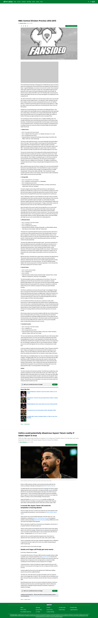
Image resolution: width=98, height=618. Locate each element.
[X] (90, 1)
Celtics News (27, 424)
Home (22, 424)
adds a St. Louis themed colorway (40, 518)
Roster (33, 1)
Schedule (24, 1)
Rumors (19, 1)
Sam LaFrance (23, 442)
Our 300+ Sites (62, 607)
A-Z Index (38, 611)
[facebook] (88, 1)
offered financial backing (39, 519)
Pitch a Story (23, 609)
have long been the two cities (35, 499)
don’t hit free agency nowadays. (40, 533)
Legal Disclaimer (74, 609)
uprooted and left (46, 556)
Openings (38, 607)
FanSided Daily (73, 607)
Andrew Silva (23, 23)
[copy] (27, 26)
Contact (48, 607)
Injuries (37, 1)
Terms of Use (50, 609)
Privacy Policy (39, 609)
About (21, 607)
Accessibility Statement (25, 611)
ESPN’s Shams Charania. (49, 485)
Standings (29, 1)
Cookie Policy (62, 609)
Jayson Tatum (27, 599)
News (15, 1)
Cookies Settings (50, 611)
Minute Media (14, 614)
